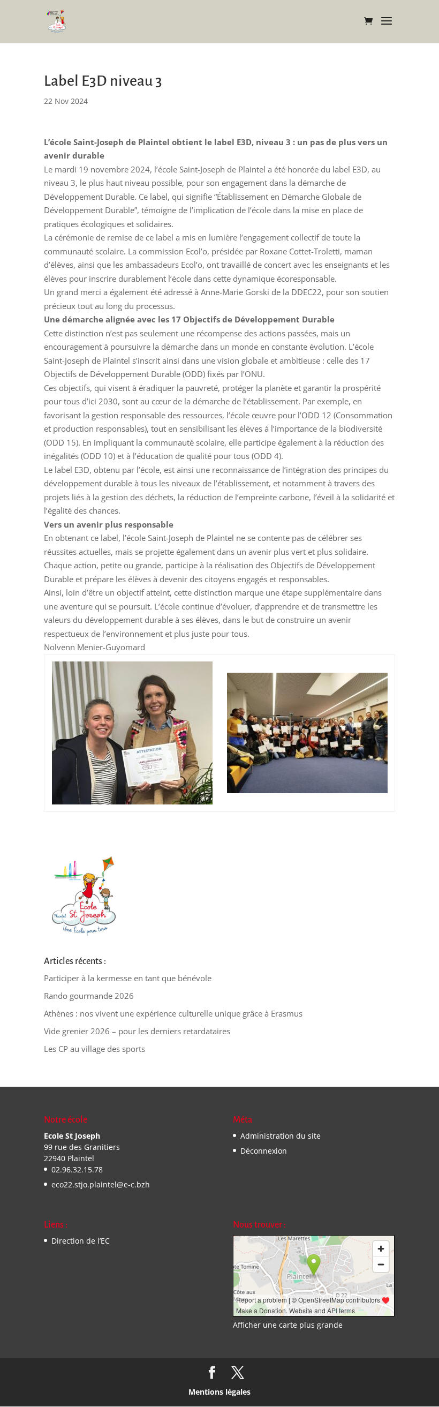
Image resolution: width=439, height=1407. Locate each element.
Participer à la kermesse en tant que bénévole (127, 978)
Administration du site (280, 1136)
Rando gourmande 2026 (89, 995)
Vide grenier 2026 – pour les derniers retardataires (137, 1031)
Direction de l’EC (80, 1241)
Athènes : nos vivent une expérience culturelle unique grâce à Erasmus (173, 1013)
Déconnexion (263, 1151)
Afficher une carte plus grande (288, 1325)
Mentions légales (219, 1392)
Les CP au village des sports (94, 1048)
